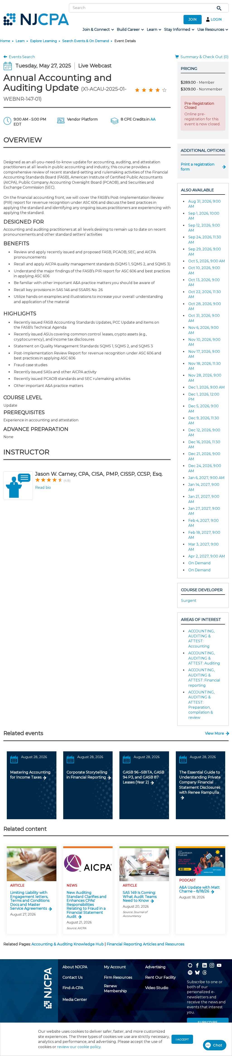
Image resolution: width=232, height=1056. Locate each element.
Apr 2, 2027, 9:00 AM (206, 556)
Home (5, 41)
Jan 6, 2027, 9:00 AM (206, 478)
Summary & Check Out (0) (204, 57)
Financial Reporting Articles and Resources (145, 944)
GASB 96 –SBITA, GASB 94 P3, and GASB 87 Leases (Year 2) (143, 777)
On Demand (199, 563)
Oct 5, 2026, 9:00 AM (206, 261)
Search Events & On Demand (85, 41)
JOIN (192, 19)
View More (214, 733)
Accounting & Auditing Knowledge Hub (67, 944)
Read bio (43, 487)
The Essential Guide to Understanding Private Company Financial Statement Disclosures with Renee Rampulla (200, 782)
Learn (20, 41)
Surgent (188, 600)
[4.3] (137, 90)
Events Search (21, 57)
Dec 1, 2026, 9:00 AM (206, 387)
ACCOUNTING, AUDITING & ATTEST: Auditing (204, 658)
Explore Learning (43, 41)
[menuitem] (98, 29)
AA (152, 119)
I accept (182, 1039)
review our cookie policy (79, 1047)
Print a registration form (197, 166)
